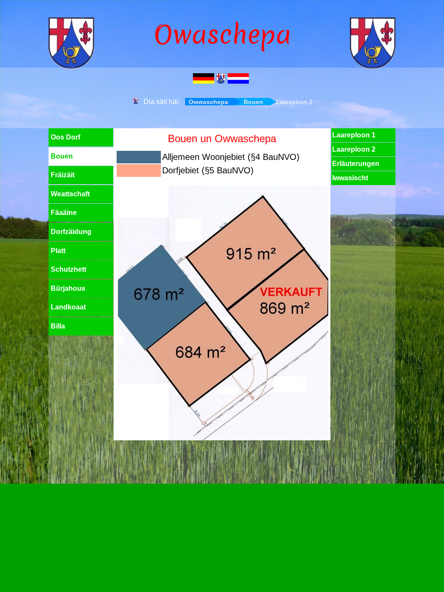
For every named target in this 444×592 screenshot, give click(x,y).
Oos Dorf (65, 137)
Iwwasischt (350, 178)
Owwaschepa (208, 101)
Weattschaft (70, 194)
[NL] (239, 79)
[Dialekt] (222, 79)
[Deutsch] (204, 79)
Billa (58, 326)
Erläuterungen (355, 163)
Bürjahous (68, 288)
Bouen (253, 101)
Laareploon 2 (353, 149)
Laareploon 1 (353, 135)
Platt (58, 250)
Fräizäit (63, 175)
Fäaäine (64, 212)
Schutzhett (68, 269)
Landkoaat (68, 307)
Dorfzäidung (71, 231)
